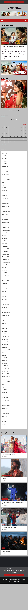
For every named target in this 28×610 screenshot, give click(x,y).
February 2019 (5, 375)
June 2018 (4, 397)
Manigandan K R (5, 49)
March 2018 (5, 405)
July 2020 (4, 330)
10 (17, 140)
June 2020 (4, 333)
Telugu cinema (6, 577)
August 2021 (5, 296)
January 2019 (5, 378)
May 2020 (4, 335)
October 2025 (5, 184)
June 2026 (4, 165)
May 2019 (4, 367)
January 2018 (5, 410)
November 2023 (6, 232)
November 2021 (6, 288)
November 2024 (6, 213)
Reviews (7, 42)
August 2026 (5, 160)
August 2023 (5, 240)
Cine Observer (14, 7)
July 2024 (4, 224)
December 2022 (6, 261)
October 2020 (5, 322)
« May (2, 152)
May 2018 (4, 399)
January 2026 (5, 179)
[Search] (26, 20)
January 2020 (5, 346)
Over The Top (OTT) (14, 579)
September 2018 (6, 389)
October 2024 (5, 216)
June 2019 (4, 365)
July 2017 (4, 426)
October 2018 (5, 386)
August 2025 (5, 189)
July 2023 (4, 242)
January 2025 (5, 208)
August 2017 (5, 423)
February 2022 (5, 282)
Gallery (12, 577)
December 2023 (6, 229)
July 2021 (4, 298)
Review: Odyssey (6, 558)
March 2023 (5, 253)
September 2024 (6, 218)
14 (6, 143)
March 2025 (5, 202)
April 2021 (4, 306)
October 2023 (5, 234)
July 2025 (4, 192)
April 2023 (4, 250)
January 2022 (5, 285)
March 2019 (5, 373)
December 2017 (6, 412)
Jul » (5, 152)
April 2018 (4, 402)
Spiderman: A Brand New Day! (9, 534)
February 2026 (5, 176)
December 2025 (6, 181)
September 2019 (6, 357)
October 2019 (5, 354)
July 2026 (4, 163)
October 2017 (5, 418)
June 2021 (4, 301)
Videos (17, 577)
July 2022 (4, 274)
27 (2, 149)
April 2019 (4, 370)
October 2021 (5, 290)
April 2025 (4, 200)
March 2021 (5, 309)
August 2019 (5, 359)
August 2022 (5, 272)
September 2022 (6, 269)
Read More (4, 58)
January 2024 (5, 226)
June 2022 (4, 277)
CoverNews (10, 588)
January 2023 (5, 258)
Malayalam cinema (19, 576)
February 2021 (5, 311)
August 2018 (5, 391)
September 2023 (6, 237)
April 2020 (4, 338)
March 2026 (5, 173)
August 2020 (5, 327)
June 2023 (4, 245)
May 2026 (4, 168)
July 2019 (4, 362)
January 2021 (5, 314)
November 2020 (6, 319)
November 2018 (6, 383)
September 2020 (6, 325)
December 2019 (6, 349)
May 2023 (4, 248)
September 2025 (6, 187)
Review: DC (4, 485)
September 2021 (6, 293)
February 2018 (5, 407)
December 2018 (6, 381)
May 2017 (4, 431)
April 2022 (4, 280)
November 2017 (6, 415)
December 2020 (6, 317)
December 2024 (6, 210)
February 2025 (5, 205)
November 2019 (6, 351)
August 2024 (5, 221)
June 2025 (4, 194)
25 (21, 146)
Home (3, 42)
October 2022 (5, 266)
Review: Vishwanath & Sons (8, 462)
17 (17, 143)
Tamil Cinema (9, 482)
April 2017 (4, 434)
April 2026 (4, 171)
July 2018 (4, 394)
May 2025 (4, 197)
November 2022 (6, 264)
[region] (14, 96)
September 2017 (6, 420)
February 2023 (5, 256)
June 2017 (4, 428)
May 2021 (4, 303)
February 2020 (5, 343)
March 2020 (5, 341)
